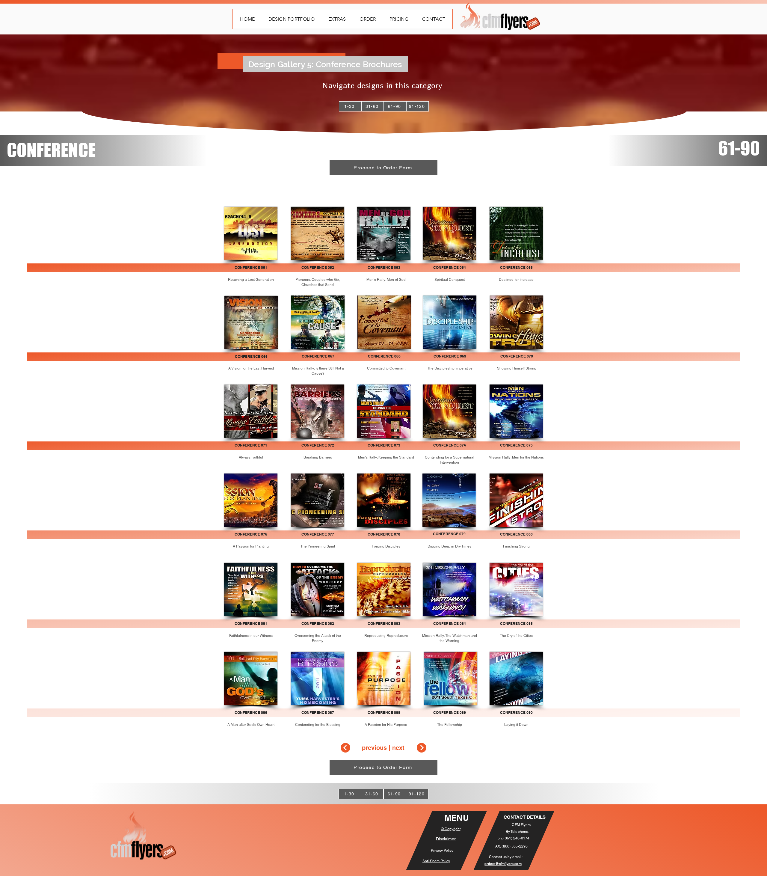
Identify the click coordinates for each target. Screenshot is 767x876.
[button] (291, 19)
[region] (449, 678)
